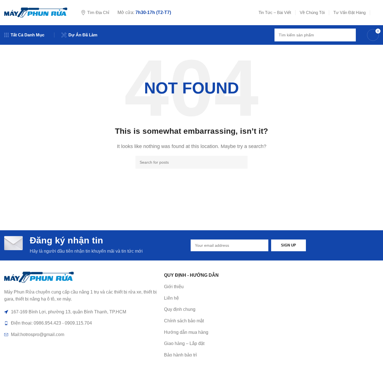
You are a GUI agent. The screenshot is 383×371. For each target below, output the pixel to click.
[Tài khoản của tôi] (377, 12)
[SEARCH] (349, 35)
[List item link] (241, 298)
